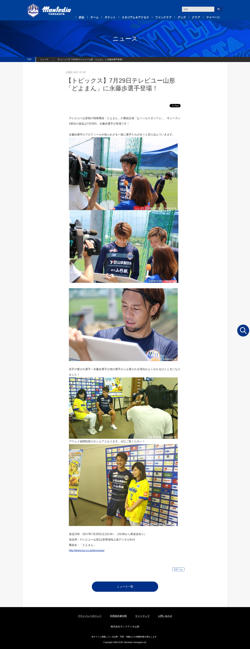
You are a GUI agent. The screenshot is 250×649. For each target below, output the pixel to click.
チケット (110, 17)
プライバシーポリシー (90, 616)
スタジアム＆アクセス (135, 17)
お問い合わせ (165, 616)
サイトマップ (142, 616)
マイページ (213, 17)
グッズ (182, 17)
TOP (29, 59)
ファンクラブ (163, 17)
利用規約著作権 (118, 616)
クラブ (196, 17)
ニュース (44, 59)
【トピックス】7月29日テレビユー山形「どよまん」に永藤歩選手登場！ (90, 59)
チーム (94, 17)
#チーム (178, 569)
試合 (81, 17)
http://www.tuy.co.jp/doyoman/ (86, 550)
